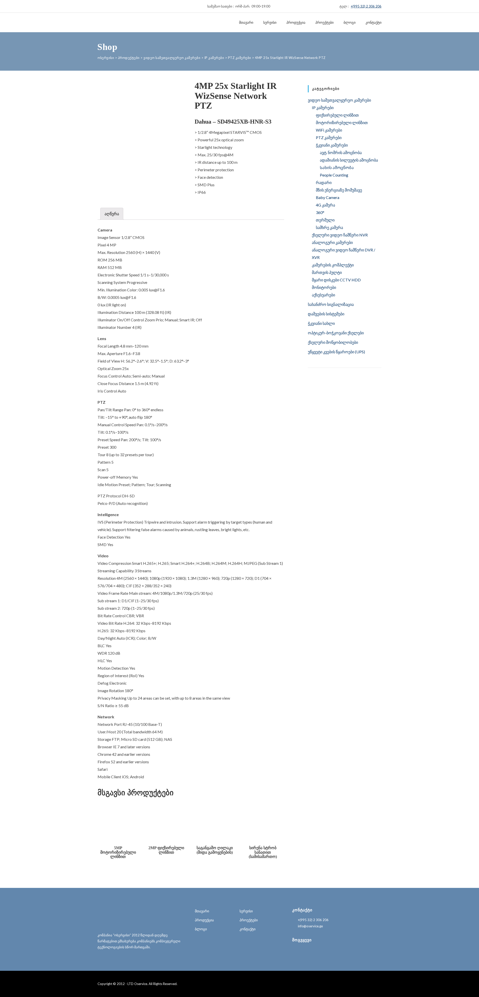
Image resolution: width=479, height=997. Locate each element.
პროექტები (324, 22)
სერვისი (269, 22)
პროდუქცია (295, 22)
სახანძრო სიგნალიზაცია (331, 304)
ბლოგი (350, 22)
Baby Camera (327, 197)
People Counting (334, 175)
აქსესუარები (323, 294)
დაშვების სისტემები (326, 313)
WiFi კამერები (329, 130)
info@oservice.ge (310, 926)
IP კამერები (323, 107)
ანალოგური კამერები (332, 242)
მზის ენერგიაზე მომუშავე (339, 190)
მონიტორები (324, 287)
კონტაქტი (373, 22)
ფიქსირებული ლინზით (337, 115)
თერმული (325, 219)
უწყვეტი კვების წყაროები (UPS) (336, 351)
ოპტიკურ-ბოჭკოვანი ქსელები (336, 332)
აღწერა (112, 213)
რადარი (324, 182)
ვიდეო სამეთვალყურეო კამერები (339, 100)
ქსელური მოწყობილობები (333, 342)
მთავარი (246, 22)
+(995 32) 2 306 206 (366, 6)
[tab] (111, 214)
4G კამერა (325, 204)
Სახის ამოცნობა (337, 167)
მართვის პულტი (327, 272)
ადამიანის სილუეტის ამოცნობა (349, 160)
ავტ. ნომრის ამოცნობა (341, 152)
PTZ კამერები (329, 137)
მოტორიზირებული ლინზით (342, 122)
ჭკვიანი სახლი (321, 323)
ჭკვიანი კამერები (332, 145)
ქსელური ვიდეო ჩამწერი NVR (340, 234)
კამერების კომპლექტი (333, 264)
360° (320, 212)
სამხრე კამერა (329, 227)
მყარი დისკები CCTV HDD (336, 279)
